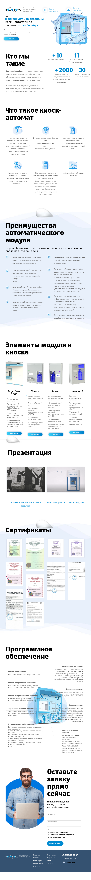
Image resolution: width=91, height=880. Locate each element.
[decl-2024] (35, 614)
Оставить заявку (55, 843)
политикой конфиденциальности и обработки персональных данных (61, 834)
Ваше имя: (51, 814)
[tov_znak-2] (35, 586)
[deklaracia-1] (56, 581)
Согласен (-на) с (61, 834)
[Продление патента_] (35, 554)
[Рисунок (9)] (14, 609)
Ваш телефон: (52, 822)
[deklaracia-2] (77, 581)
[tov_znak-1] (14, 574)
